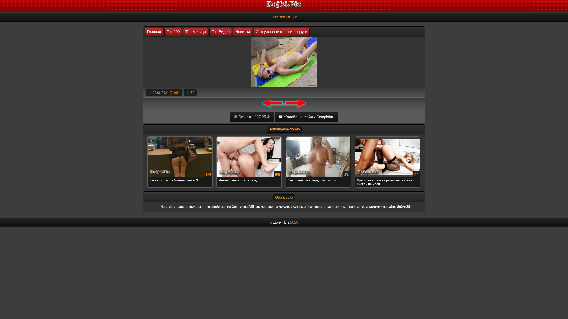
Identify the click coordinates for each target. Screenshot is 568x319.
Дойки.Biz (281, 222)
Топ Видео (221, 32)
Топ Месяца (195, 32)
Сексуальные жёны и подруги (281, 32)
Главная (154, 32)
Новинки (242, 32)
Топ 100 (173, 32)
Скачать (253, 117)
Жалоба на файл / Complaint (307, 117)
